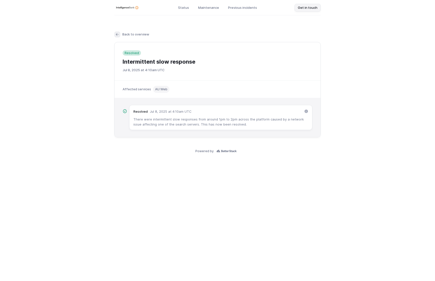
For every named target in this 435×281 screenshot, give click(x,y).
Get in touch (307, 8)
